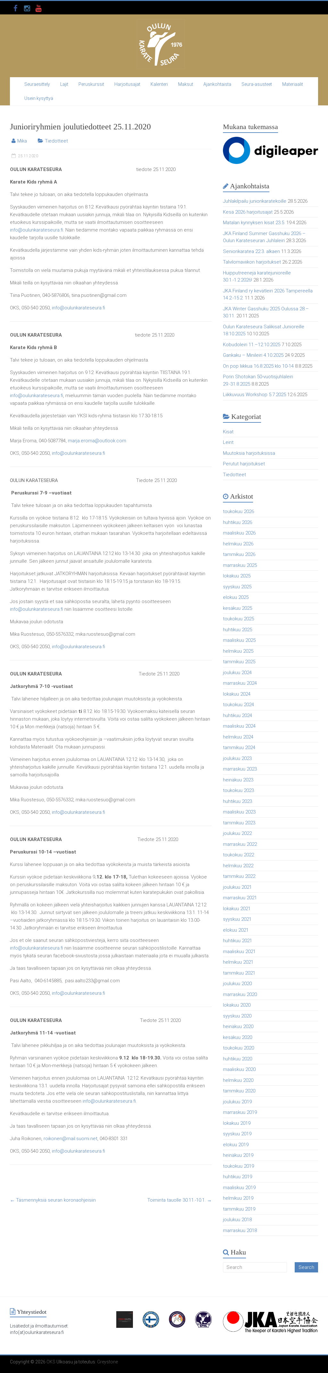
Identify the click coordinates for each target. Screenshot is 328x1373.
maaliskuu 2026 (239, 533)
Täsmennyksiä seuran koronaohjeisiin (53, 1200)
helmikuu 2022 (238, 866)
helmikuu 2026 (238, 544)
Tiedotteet (56, 141)
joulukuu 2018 (237, 1219)
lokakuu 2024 (236, 694)
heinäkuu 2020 (238, 1026)
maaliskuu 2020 (239, 1069)
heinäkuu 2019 (238, 1155)
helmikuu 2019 (238, 1198)
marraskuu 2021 (240, 898)
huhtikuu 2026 (237, 522)
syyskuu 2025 (237, 587)
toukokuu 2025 (238, 619)
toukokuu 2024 (238, 704)
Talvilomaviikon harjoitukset (252, 262)
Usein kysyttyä (38, 98)
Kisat (228, 432)
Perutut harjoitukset (244, 464)
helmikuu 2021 (238, 962)
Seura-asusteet (257, 84)
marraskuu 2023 (240, 769)
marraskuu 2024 (240, 683)
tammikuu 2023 (239, 823)
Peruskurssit (91, 84)
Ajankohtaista (217, 84)
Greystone (107, 1361)
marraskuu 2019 (240, 1112)
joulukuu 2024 (237, 672)
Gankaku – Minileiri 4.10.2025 (253, 355)
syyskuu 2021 (237, 919)
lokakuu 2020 (236, 1005)
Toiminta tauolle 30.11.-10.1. (179, 1200)
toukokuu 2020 (238, 1048)
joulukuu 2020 (237, 983)
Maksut (185, 84)
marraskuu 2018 (240, 1230)
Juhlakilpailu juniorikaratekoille (254, 201)
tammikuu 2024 (239, 747)
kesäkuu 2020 (237, 1037)
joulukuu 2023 (237, 758)
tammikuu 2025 (239, 662)
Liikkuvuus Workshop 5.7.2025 (254, 394)
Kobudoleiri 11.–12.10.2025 (251, 344)
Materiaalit (292, 84)
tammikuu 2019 (239, 1209)
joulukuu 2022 (237, 833)
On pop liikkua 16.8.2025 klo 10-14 (258, 366)
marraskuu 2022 (240, 844)
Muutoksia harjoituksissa (249, 453)
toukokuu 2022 (238, 855)
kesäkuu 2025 (237, 608)
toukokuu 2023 (238, 790)
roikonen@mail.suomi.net (70, 1138)
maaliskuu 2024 (239, 726)
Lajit (64, 84)
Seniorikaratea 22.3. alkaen (251, 251)
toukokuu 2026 (238, 511)
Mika (22, 141)
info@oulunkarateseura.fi (36, 230)
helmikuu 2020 (238, 1080)
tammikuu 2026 (239, 554)
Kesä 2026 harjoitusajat (248, 212)
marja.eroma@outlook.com (97, 441)
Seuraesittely (37, 84)
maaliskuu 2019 (239, 1187)
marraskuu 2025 (240, 565)
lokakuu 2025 (236, 576)
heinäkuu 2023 (238, 780)
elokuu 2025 (236, 597)
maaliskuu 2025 (239, 640)
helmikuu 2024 (238, 737)
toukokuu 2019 (238, 1166)
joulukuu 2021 (237, 887)
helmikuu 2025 (238, 651)
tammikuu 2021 (239, 973)
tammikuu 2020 (239, 1091)
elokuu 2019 (236, 1145)
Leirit (228, 442)
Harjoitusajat (127, 84)
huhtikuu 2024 (237, 715)
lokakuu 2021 (236, 908)
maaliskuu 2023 (239, 812)
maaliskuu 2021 (239, 951)
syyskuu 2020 (237, 1016)
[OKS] (161, 22)
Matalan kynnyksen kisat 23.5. (254, 222)
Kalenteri (159, 84)
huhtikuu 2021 (237, 941)
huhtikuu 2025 (237, 630)
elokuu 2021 (236, 930)
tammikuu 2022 (239, 876)
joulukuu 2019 (237, 1102)
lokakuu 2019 (236, 1123)
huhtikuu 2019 (237, 1177)
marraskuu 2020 (240, 994)
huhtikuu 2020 (237, 1059)
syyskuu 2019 (237, 1134)
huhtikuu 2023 (237, 801)
